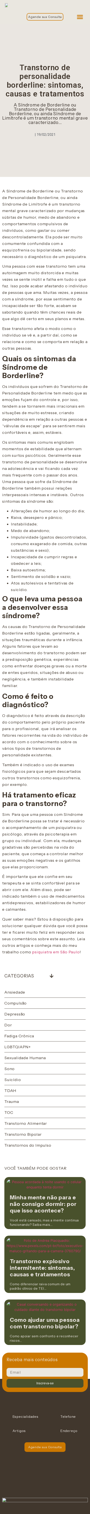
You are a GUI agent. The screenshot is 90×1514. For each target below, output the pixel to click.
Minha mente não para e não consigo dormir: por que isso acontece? (43, 1204)
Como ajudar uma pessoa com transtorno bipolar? (45, 1323)
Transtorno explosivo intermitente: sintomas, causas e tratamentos (42, 1268)
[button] (80, 17)
